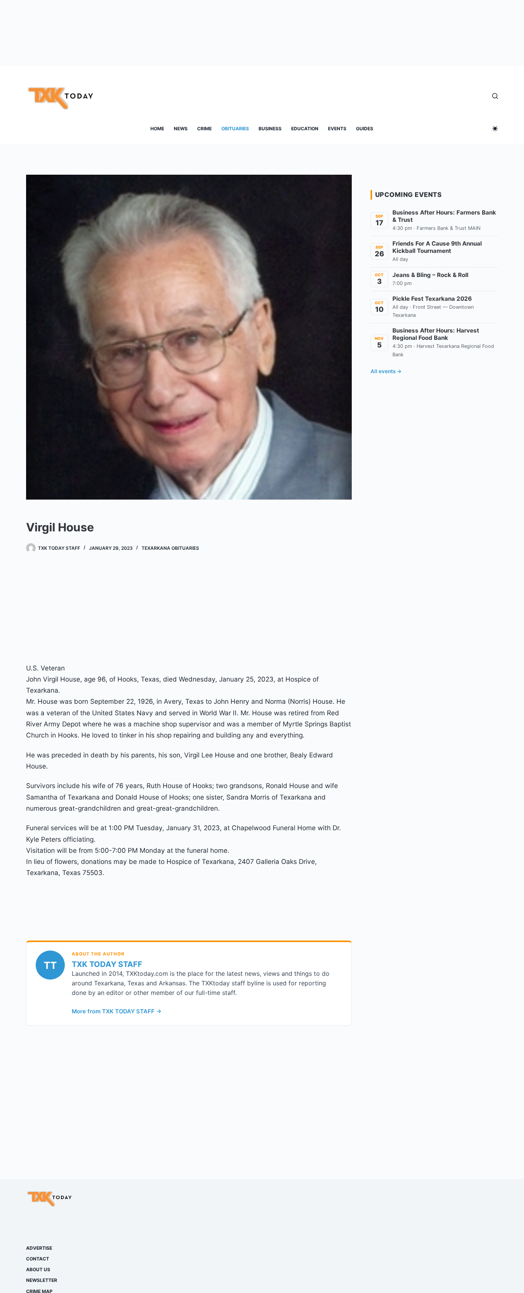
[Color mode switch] (495, 128)
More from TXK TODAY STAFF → (116, 1011)
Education (304, 128)
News (181, 128)
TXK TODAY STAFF (107, 964)
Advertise (39, 1248)
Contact (37, 1259)
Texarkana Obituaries (170, 548)
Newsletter (41, 1280)
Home (157, 128)
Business (270, 128)
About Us (38, 1269)
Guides (364, 128)
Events (337, 128)
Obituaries (235, 128)
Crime (204, 128)
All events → (386, 371)
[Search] (495, 96)
